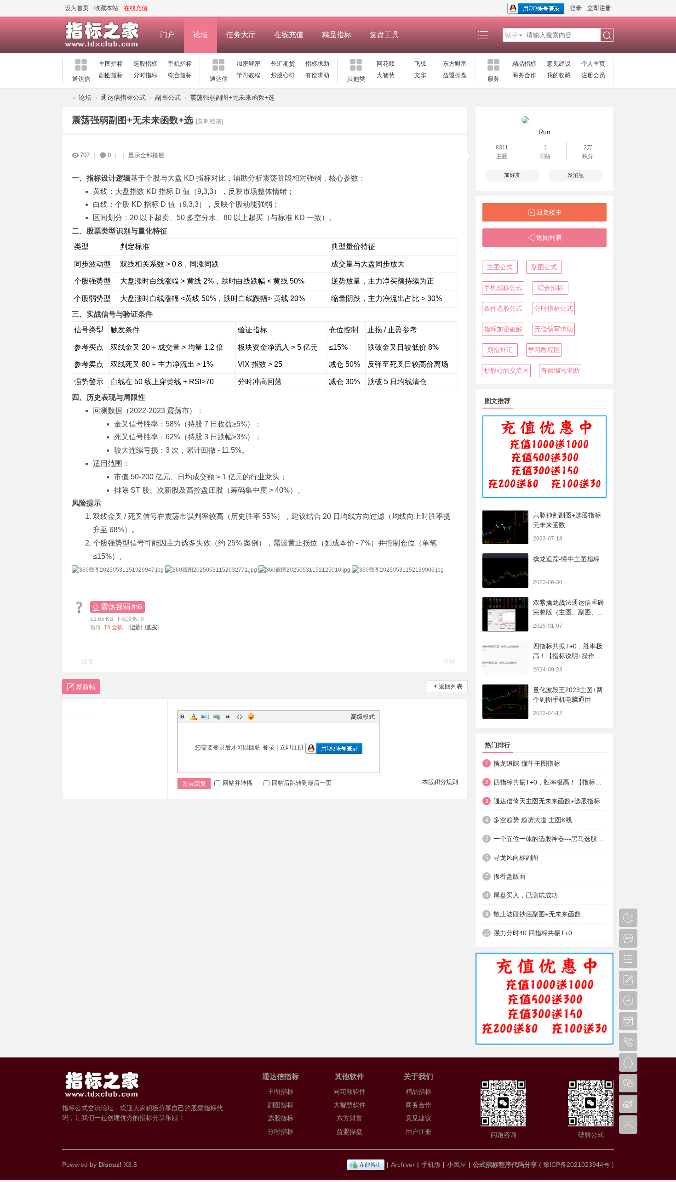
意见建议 (559, 63)
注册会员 (593, 75)
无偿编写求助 (553, 329)
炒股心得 (283, 75)
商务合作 (524, 75)
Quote (228, 716)
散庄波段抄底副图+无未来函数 (537, 914)
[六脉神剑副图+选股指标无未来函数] (505, 527)
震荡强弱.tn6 (121, 607)
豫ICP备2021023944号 (576, 1164)
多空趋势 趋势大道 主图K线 (532, 820)
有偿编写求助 (560, 370)
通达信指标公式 (123, 97)
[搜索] (607, 35)
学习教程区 (544, 349)
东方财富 (455, 63)
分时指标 (145, 75)
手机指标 (180, 63)
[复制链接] (209, 121)
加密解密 (248, 63)
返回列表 (451, 686)
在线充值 (289, 35)
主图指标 (111, 63)
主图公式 (500, 267)
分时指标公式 (553, 308)
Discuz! (110, 1164)
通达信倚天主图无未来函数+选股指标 (546, 801)
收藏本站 (106, 8)
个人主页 (593, 63)
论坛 (200, 35)
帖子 (511, 35)
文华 (420, 75)
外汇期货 (283, 63)
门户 (167, 35)
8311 (502, 147)
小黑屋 (456, 1164)
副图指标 (111, 75)
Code (239, 716)
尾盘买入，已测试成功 (525, 895)
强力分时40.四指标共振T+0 (532, 933)
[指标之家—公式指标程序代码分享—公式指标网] (106, 35)
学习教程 (248, 75)
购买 (151, 627)
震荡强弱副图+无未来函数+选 (232, 97)
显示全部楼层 (146, 155)
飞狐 (420, 63)
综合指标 (180, 75)
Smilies (251, 716)
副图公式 (168, 97)
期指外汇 (500, 349)
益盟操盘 (455, 75)
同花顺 (386, 63)
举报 (449, 661)
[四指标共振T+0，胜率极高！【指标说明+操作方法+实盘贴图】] (505, 658)
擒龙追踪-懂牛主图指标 (566, 559)
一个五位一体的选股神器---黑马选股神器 (550, 838)
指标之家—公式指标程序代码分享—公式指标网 (65, 97)
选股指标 (145, 63)
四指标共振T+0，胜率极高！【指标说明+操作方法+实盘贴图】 (567, 655)
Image (205, 716)
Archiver (403, 1164)
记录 (135, 627)
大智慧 (386, 75)
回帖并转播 (237, 782)
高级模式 (363, 716)
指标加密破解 (503, 329)
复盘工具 (384, 35)
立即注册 (599, 8)
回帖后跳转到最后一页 (302, 782)
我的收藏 (559, 75)
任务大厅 (241, 35)
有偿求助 (317, 75)
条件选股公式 (503, 308)
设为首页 (77, 8)
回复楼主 (549, 212)
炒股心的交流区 (506, 370)
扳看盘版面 (509, 876)
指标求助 (317, 63)
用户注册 (418, 1131)
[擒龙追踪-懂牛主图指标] (505, 570)
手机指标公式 (503, 287)
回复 (88, 661)
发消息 (575, 175)
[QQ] (365, 1164)
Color (193, 716)
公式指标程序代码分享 (505, 1164)
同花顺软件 (349, 1091)
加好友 (512, 175)
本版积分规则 (440, 782)
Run (544, 132)
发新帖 (85, 686)
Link (216, 716)
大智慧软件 (349, 1104)
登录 (576, 8)
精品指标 (336, 35)
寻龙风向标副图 (516, 857)
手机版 (431, 1164)
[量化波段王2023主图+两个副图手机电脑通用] (505, 701)
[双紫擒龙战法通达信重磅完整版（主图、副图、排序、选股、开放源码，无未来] (505, 614)
